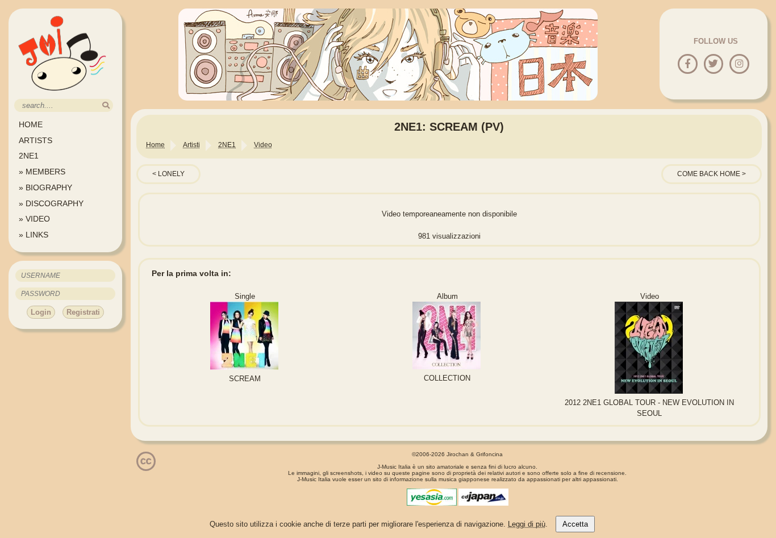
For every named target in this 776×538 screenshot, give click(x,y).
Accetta (575, 524)
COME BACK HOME (708, 174)
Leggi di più (526, 524)
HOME (31, 124)
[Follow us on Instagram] (739, 64)
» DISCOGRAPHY (51, 203)
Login (41, 312)
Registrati (83, 312)
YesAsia (432, 497)
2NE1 (29, 155)
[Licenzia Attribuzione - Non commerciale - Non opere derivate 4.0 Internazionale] (146, 467)
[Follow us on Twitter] (713, 64)
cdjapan (483, 497)
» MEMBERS (42, 171)
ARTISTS (35, 140)
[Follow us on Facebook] (687, 64)
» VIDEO (34, 218)
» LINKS (33, 234)
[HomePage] (62, 94)
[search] (106, 105)
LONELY (171, 174)
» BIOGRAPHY (45, 187)
